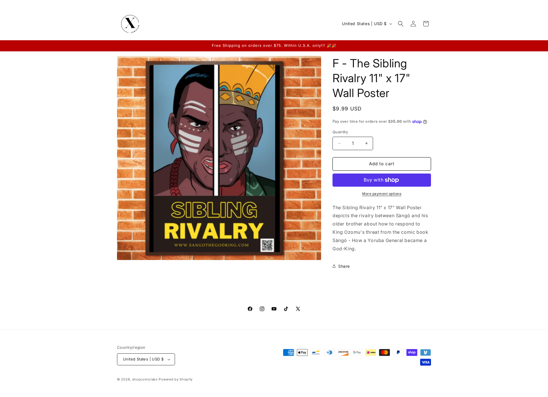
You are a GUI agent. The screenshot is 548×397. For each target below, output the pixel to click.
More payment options (381, 194)
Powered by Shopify (176, 379)
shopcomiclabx (145, 379)
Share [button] (344, 266)
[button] (400, 23)
